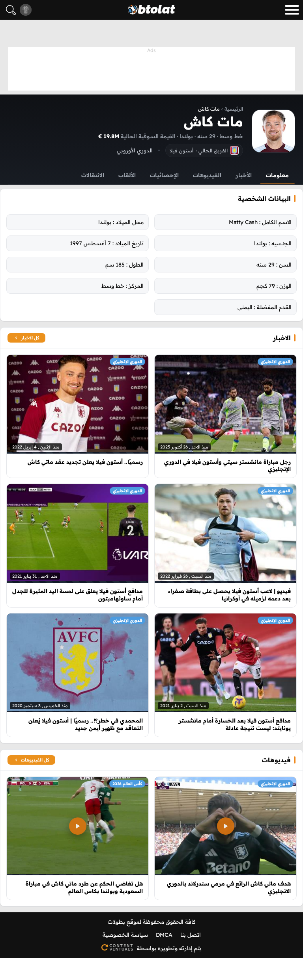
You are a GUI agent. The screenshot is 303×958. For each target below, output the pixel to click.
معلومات (277, 175)
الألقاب (127, 175)
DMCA (164, 934)
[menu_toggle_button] (292, 10)
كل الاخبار (30, 338)
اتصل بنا (190, 934)
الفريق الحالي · (199, 150)
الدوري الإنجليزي (275, 361)
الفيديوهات (207, 175)
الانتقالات (92, 175)
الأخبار (244, 175)
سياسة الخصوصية (125, 934)
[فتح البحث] (11, 10)
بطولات (116, 921)
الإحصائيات (164, 175)
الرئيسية (233, 109)
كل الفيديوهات (35, 760)
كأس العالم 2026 (127, 783)
